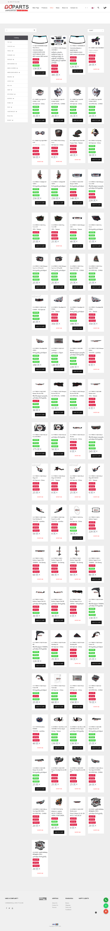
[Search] (34, 30)
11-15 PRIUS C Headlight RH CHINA (40, 349)
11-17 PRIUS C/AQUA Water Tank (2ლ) (58, 686)
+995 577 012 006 (14, 2)
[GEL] (38, 68)
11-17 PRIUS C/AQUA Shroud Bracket (77, 435)
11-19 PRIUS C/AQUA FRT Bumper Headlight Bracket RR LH (58, 769)
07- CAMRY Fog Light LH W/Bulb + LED (39, 100)
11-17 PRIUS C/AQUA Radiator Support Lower (95, 559)
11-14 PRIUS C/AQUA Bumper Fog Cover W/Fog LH (40, 267)
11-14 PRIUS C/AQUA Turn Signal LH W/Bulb (76, 267)
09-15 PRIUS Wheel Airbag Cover (58, 141)
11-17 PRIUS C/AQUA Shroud (58, 434)
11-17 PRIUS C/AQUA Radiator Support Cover (76, 600)
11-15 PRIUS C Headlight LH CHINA (77, 308)
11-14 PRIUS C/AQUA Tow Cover (95, 225)
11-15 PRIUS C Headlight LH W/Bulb (58, 308)
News (57, 8)
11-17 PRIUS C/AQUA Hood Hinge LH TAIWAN (58, 477)
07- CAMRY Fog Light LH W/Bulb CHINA (57, 100)
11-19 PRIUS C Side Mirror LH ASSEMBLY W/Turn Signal (59, 727)
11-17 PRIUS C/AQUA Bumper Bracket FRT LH (58, 392)
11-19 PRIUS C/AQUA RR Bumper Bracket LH (95, 727)
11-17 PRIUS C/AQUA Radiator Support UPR (38, 559)
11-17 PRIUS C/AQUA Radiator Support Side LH (39, 600)
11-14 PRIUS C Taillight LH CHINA (39, 182)
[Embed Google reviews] (96, 912)
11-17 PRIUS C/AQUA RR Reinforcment (95, 392)
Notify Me (59, 79)
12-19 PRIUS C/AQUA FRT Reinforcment (76, 810)
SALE (51, 8)
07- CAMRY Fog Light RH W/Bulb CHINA (95, 100)
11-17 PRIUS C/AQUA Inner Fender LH (95, 643)
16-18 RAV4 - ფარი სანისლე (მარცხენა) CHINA (96, 810)
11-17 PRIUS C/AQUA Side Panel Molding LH (39, 518)
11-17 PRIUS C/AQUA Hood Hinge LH (39, 477)
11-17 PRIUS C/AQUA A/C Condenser (57, 349)
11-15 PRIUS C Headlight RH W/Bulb (96, 308)
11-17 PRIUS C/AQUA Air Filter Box (95, 686)
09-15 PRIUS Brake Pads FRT (77, 140)
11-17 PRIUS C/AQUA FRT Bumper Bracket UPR (39, 392)
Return (67, 903)
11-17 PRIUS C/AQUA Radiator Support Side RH (57, 600)
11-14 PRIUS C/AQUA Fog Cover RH (57, 225)
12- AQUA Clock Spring (57, 809)
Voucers (54, 907)
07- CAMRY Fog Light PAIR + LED (40, 141)
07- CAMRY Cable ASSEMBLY (96, 47)
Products (44, 8)
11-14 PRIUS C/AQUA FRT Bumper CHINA (76, 182)
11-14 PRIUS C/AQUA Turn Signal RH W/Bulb (95, 267)
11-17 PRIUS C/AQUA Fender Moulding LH (58, 643)
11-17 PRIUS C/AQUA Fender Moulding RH (77, 643)
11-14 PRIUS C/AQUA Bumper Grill (77, 225)
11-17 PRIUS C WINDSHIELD (77, 45)
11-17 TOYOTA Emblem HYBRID (39, 727)
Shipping (67, 905)
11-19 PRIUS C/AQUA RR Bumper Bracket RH (39, 769)
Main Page (36, 8)
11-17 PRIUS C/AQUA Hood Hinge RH (77, 477)
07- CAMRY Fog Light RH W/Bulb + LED (76, 100)
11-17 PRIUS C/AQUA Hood (95, 434)
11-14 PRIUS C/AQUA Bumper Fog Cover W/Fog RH (58, 267)
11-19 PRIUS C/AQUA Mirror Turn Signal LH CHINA (96, 769)
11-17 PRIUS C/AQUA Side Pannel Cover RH (57, 518)
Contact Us (74, 8)
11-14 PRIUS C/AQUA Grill (39, 307)
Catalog (16, 38)
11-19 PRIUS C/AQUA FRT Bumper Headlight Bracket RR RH (77, 769)
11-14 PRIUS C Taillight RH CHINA (58, 182)
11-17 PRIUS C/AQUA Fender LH (96, 600)
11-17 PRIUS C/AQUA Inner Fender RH (39, 686)
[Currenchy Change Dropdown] (86, 8)
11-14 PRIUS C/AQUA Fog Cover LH (39, 225)
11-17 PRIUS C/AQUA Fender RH (40, 643)
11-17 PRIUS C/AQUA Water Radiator (77, 686)
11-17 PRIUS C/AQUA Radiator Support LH (56, 559)
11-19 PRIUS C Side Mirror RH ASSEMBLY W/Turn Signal (77, 727)
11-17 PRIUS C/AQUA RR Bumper (76, 349)
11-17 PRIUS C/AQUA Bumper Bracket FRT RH (77, 392)
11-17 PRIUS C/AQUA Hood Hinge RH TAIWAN (95, 477)
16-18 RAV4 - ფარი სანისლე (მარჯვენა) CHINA (40, 853)
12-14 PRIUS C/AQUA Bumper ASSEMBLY (58, 49)
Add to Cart (40, 73)
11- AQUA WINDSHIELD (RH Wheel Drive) (40, 46)
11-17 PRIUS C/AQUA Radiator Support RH (75, 559)
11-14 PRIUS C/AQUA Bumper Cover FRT (96, 182)
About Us (65, 8)
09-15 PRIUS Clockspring (95, 140)
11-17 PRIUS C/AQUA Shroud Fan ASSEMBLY (40, 435)
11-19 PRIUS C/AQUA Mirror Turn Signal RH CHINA (40, 810)
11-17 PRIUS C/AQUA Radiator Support (94, 518)
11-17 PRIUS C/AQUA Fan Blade (76, 518)
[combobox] (95, 30)
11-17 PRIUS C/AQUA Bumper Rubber (96, 349)
